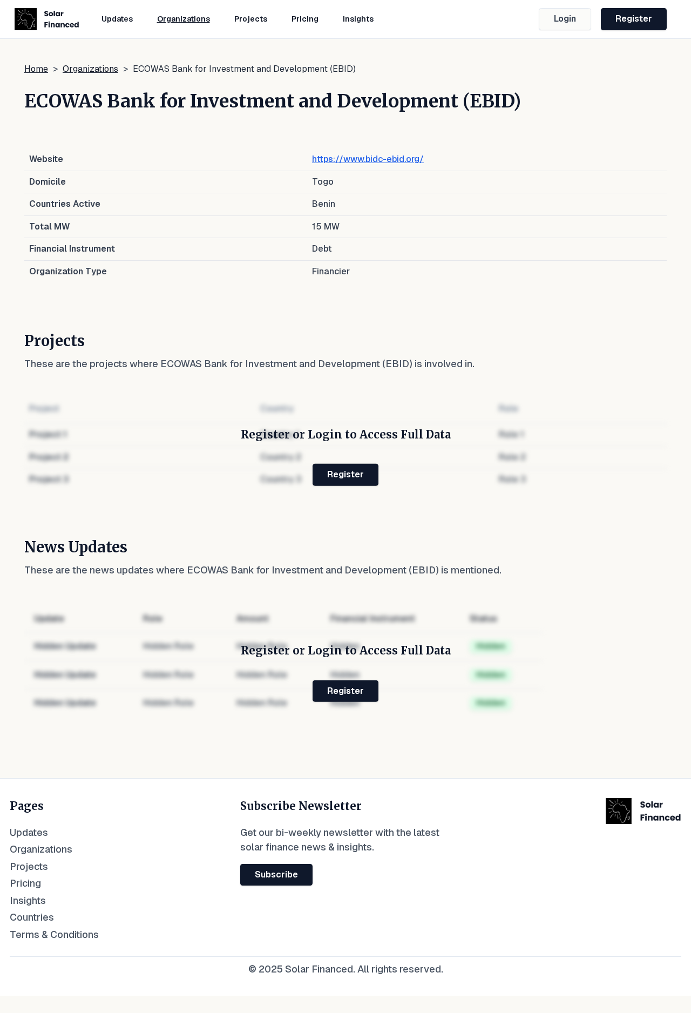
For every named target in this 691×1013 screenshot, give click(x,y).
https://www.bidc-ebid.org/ (368, 159)
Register (633, 18)
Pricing (305, 19)
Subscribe (276, 874)
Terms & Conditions (54, 934)
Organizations (183, 19)
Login (565, 18)
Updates (117, 19)
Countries (32, 917)
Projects (250, 19)
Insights (358, 19)
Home (36, 69)
